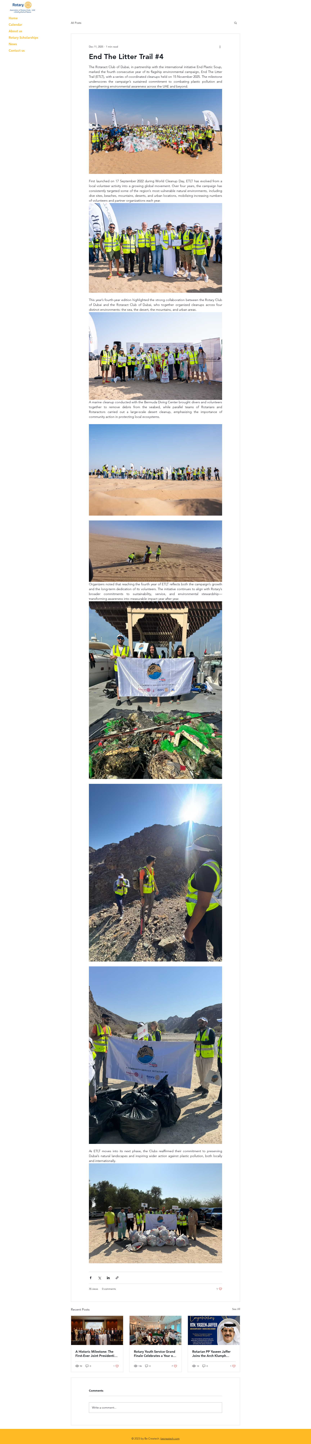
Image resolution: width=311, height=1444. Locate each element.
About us (15, 31)
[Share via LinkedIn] (108, 1277)
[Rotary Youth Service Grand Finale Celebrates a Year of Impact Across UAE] (156, 1330)
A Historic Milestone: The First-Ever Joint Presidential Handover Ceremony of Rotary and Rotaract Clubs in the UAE (96, 1353)
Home (13, 18)
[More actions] (220, 46)
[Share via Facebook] (90, 1277)
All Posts (76, 22)
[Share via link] (117, 1277)
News (13, 44)
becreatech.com (170, 1438)
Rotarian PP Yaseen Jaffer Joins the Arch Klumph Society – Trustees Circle (211, 1353)
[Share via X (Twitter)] (99, 1277)
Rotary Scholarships (23, 37)
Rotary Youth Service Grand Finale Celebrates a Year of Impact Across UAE (154, 1353)
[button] (235, 22)
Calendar (15, 25)
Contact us (17, 50)
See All (236, 1309)
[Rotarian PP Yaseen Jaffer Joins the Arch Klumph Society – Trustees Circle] (214, 1330)
